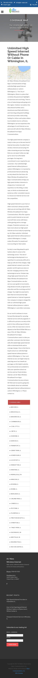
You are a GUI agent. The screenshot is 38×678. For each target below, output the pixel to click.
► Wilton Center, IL (16, 547)
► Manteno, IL (14, 469)
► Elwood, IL (13, 441)
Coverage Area (14, 402)
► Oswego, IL (14, 503)
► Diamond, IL (14, 436)
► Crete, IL (13, 431)
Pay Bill (34, 4)
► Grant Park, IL (15, 450)
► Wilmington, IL (15, 542)
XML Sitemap (19, 673)
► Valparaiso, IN (15, 532)
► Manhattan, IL (15, 465)
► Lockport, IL (14, 460)
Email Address (12, 632)
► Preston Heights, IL (17, 518)
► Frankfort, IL (14, 445)
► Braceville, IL (14, 412)
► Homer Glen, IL (15, 455)
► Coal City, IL (14, 426)
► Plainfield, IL (14, 513)
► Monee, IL (13, 489)
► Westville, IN (14, 537)
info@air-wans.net (21, 2)
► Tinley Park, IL (15, 527)
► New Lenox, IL (14, 494)
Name (8, 637)
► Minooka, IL (14, 479)
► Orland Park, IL (15, 498)
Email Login (6, 4)
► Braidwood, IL (15, 417)
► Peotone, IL (14, 508)
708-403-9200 (7, 2)
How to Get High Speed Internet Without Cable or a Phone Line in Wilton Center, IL (17, 609)
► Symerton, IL (14, 522)
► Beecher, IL (13, 407)
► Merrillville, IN (15, 474)
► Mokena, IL (13, 484)
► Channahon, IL (15, 421)
